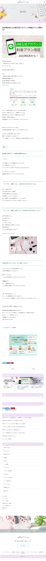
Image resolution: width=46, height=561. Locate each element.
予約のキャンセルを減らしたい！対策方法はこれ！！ (11, 429)
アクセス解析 (6, 464)
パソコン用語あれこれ (8, 480)
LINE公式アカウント (7, 454)
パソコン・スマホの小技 (8, 477)
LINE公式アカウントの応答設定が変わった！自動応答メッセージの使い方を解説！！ (17, 417)
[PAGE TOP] (23, 514)
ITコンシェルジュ (7, 450)
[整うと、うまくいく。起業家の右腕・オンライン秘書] (23, 537)
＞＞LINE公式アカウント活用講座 (9, 327)
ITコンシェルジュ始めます (7, 438)
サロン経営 (6, 474)
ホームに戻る (4, 496)
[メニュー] (44, 2)
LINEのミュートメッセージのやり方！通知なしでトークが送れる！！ (14, 423)
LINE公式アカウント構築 (6, 503)
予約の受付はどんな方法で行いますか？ (9, 435)
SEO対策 (5, 457)
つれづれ (5, 460)
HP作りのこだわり (7, 447)
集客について (6, 490)
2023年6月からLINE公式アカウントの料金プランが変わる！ (13, 420)
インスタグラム (6, 467)
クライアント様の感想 (8, 470)
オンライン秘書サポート (6, 505)
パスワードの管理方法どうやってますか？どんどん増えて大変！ (13, 432)
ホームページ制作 (5, 500)
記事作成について (7, 487)
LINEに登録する (23, 545)
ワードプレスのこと (7, 484)
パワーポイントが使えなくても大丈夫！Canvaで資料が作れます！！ (14, 426)
